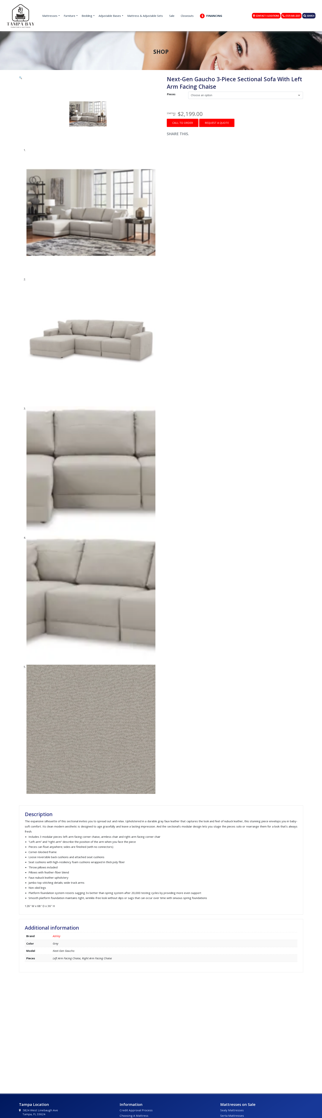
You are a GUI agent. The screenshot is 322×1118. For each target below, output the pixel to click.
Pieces (171, 94)
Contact (267, 15)
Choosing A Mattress (134, 1115)
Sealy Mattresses (232, 1110)
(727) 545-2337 (292, 15)
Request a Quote (217, 123)
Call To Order (182, 123)
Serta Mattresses (232, 1115)
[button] (87, 77)
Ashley (56, 936)
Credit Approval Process (136, 1110)
